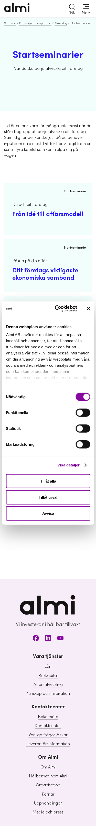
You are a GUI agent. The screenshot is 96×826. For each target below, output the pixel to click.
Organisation (48, 785)
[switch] (83, 412)
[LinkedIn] (48, 638)
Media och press (48, 812)
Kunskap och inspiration (35, 23)
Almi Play (61, 23)
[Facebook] (36, 638)
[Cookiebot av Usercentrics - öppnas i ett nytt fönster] (57, 308)
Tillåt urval (48, 497)
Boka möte (48, 717)
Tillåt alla (48, 481)
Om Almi (48, 767)
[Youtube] (60, 638)
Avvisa (48, 513)
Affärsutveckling (48, 684)
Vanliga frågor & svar (48, 735)
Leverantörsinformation (48, 744)
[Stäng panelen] (88, 308)
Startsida (10, 23)
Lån (48, 666)
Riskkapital (48, 675)
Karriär (48, 794)
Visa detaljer (68, 465)
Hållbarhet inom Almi (48, 776)
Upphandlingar (48, 803)
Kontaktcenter (48, 725)
